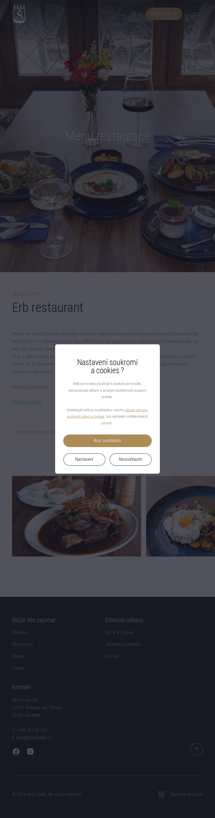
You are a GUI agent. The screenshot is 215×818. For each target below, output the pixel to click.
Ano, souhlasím (107, 440)
